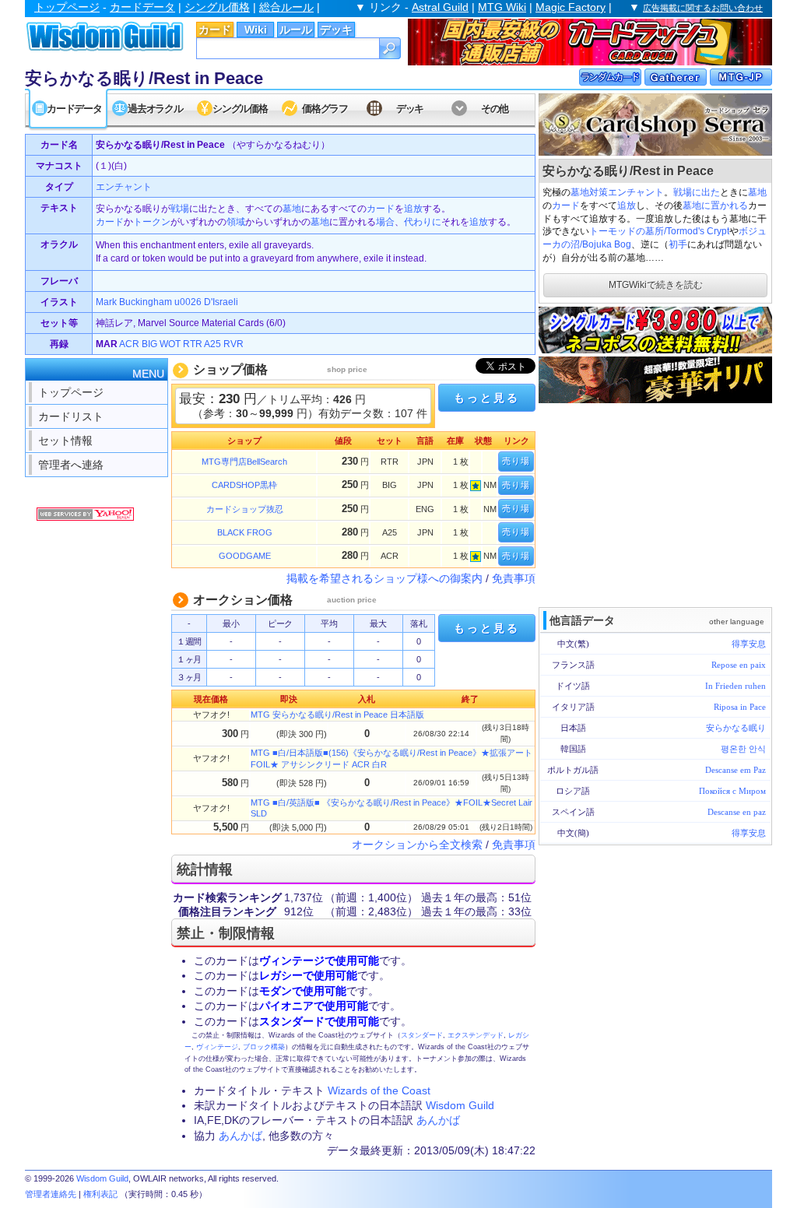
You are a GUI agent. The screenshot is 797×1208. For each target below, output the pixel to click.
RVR (233, 344)
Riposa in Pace (740, 706)
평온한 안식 (743, 748)
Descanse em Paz (735, 769)
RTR (192, 344)
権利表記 (100, 1194)
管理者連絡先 (50, 1194)
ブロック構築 (264, 1047)
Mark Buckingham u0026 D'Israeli (167, 302)
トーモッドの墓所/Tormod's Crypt (659, 231)
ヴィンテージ (217, 1047)
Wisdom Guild (460, 1105)
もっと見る (486, 398)
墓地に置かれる (715, 205)
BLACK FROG (244, 532)
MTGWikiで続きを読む (656, 284)
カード (214, 29)
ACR (129, 344)
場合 (385, 221)
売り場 (516, 460)
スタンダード (422, 1035)
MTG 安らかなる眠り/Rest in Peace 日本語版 (337, 714)
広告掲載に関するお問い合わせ (703, 7)
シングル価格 (217, 7)
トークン (151, 221)
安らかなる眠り (736, 727)
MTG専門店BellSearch (244, 461)
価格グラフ (325, 108)
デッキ (336, 29)
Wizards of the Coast (379, 1090)
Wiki (255, 29)
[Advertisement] (655, 503)
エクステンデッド (476, 1035)
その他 (494, 108)
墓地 (757, 192)
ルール (295, 29)
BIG (149, 344)
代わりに (422, 221)
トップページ (67, 7)
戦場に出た (696, 192)
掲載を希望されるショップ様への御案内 (384, 578)
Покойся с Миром (732, 790)
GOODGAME (245, 555)
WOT (170, 344)
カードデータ (142, 7)
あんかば (438, 1120)
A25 (212, 344)
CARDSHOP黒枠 (244, 485)
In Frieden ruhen (735, 685)
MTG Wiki (502, 7)
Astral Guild (440, 7)
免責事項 (513, 578)
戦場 (179, 208)
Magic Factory (570, 7)
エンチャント (636, 192)
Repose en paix (738, 664)
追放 (626, 205)
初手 (678, 244)
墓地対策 (589, 192)
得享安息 (749, 643)
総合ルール (286, 7)
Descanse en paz (736, 811)
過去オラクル (155, 108)
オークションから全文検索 (417, 844)
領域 (235, 221)
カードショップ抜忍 (244, 509)
